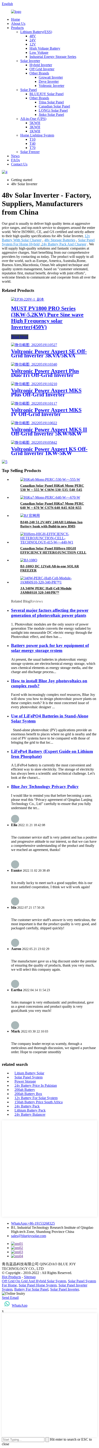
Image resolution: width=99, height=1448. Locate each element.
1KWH (34, 131)
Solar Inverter (30, 61)
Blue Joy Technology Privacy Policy (45, 786)
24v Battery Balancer (30, 1114)
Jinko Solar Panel (51, 115)
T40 (32, 143)
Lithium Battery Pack (30, 1110)
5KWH (34, 123)
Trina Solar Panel (51, 102)
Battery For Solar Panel (31, 1289)
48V (32, 36)
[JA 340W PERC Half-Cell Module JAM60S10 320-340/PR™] (54, 582)
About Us (18, 24)
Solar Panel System (29, 1077)
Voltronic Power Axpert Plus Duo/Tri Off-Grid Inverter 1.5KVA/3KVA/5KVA (45, 375)
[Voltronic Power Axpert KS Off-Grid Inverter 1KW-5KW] (34, 442)
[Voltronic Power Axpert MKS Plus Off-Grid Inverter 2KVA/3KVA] (34, 384)
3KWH (34, 127)
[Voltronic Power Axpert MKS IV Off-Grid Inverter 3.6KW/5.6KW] (34, 403)
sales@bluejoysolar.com (28, 1236)
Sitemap (30, 1277)
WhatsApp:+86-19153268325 (33, 1223)
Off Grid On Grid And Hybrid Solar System (34, 1281)
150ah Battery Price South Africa (39, 1102)
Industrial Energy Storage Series (52, 57)
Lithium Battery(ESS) (36, 32)
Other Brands (39, 73)
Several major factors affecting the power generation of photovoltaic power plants (49, 613)
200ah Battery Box (28, 1094)
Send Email (10, 1298)
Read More (20, 337)
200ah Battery (25, 1090)
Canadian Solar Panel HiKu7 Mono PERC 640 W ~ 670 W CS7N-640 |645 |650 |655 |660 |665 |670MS (52, 508)
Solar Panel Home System (38, 1285)
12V (32, 44)
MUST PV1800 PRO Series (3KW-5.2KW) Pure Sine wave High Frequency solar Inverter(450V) (47, 317)
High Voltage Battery (44, 48)
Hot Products (11, 1277)
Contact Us (19, 164)
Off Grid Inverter (41, 69)
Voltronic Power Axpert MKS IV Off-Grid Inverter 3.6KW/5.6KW (46, 414)
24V (32, 40)
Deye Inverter (49, 81)
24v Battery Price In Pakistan (36, 1085)
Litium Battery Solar (29, 1073)
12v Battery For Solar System (36, 1098)
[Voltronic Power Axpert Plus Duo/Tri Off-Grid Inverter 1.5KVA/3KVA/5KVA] (34, 364)
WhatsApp (19, 1305)
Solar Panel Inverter (64, 1289)
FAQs (15, 160)
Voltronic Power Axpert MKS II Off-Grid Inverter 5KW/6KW (49, 432)
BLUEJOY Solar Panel (46, 94)
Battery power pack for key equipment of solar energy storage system (50, 648)
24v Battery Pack (27, 1106)
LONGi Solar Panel (53, 110)
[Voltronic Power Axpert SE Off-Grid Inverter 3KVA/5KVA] (34, 345)
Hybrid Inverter (40, 65)
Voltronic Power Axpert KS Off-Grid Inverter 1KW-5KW (49, 451)
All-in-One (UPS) (33, 119)
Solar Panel (28, 90)
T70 (32, 148)
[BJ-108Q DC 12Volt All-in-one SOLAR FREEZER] (28, 560)
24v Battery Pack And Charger (63, 244)
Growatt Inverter (51, 77)
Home (15, 19)
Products (17, 28)
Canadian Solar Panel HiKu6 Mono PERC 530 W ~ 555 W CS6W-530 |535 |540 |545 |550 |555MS (52, 490)
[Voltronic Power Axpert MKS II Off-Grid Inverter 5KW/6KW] (34, 423)
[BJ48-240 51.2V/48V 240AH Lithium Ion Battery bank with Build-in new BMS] (30, 516)
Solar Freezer (30, 152)
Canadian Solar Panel (54, 106)
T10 (32, 139)
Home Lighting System (37, 135)
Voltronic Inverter (51, 86)
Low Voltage (38, 52)
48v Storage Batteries (59, 240)
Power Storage (25, 1081)
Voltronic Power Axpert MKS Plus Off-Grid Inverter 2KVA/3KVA (46, 394)
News (15, 156)
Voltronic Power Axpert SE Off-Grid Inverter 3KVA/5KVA (49, 353)
